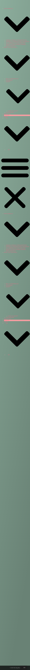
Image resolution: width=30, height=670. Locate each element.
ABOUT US (7, 114)
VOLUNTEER (10, 112)
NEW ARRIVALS (11, 46)
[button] (15, 182)
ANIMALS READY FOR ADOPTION (16, 40)
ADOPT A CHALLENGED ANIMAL (16, 44)
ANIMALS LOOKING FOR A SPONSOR (17, 41)
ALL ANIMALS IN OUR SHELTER (15, 43)
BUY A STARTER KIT (12, 78)
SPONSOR (9, 80)
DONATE (6, 115)
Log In (6, 116)
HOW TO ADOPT (13, 111)
